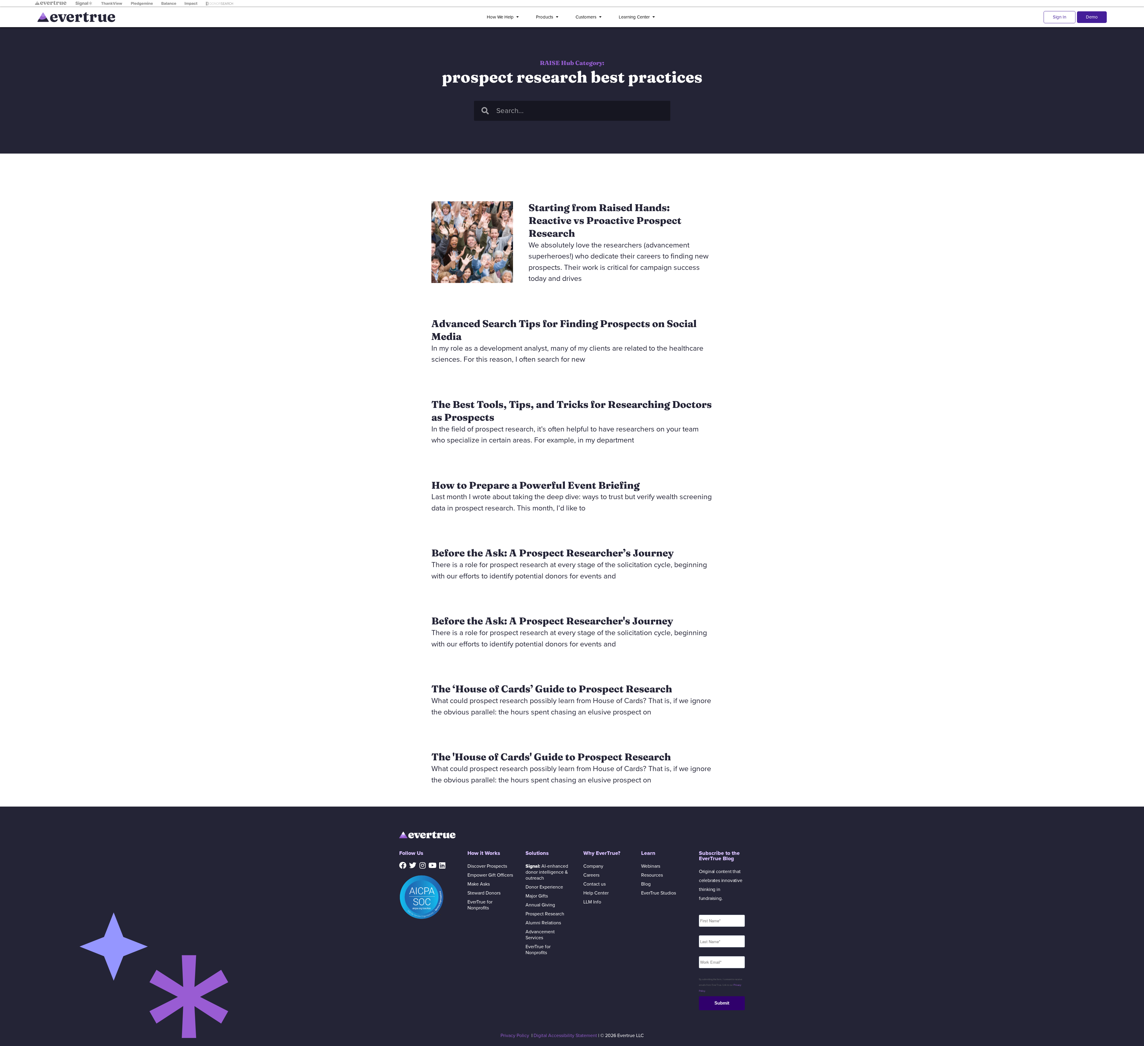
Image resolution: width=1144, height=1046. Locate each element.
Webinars (650, 866)
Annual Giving (540, 905)
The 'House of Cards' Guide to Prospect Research (551, 757)
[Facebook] (402, 865)
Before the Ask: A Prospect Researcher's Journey (552, 621)
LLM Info (592, 902)
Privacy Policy (514, 1036)
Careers (591, 875)
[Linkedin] (442, 865)
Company (593, 866)
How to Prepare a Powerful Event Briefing (535, 485)
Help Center (596, 893)
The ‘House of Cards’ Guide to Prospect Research (551, 689)
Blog (646, 884)
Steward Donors (483, 893)
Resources (652, 875)
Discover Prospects (487, 866)
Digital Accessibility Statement (565, 1036)
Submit (721, 1002)
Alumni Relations (543, 923)
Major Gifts (537, 896)
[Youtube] (432, 865)
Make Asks (478, 884)
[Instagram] (422, 865)
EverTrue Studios (658, 893)
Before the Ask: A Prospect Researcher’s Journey (552, 553)
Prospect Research (545, 914)
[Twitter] (412, 865)
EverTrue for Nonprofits (479, 905)
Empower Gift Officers (490, 875)
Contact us (594, 884)
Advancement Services (540, 935)
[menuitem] (504, 17)
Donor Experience (544, 887)
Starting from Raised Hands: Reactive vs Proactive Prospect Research (605, 220)
